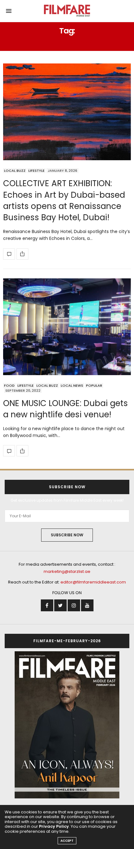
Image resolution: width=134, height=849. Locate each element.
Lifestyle (36, 170)
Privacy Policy (54, 826)
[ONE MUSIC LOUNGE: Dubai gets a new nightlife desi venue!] (67, 326)
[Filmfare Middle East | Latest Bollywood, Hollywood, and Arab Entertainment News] (67, 11)
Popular (94, 385)
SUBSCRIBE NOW (67, 535)
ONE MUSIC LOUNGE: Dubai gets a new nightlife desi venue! (65, 409)
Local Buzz (15, 170)
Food (9, 385)
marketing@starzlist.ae (67, 571)
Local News (72, 385)
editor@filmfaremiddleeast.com (93, 582)
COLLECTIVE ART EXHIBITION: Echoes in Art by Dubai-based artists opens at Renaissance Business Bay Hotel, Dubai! (64, 200)
